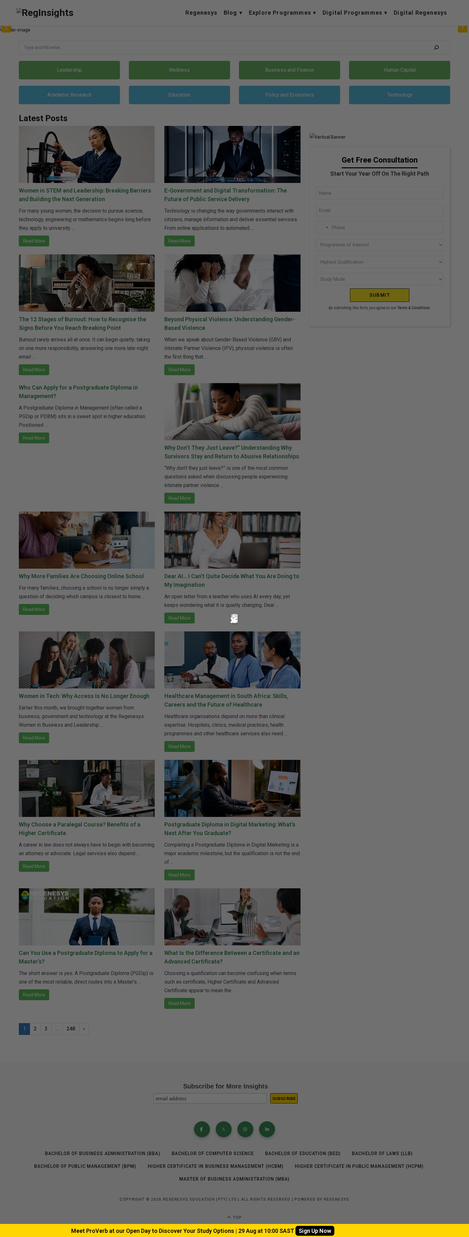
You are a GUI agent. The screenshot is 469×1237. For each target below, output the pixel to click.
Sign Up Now (315, 1230)
